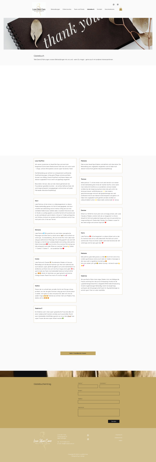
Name (80, 383)
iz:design (81, 456)
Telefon (80, 398)
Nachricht (81, 407)
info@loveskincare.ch (68, 443)
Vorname (102, 383)
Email (79, 390)
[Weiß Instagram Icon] (88, 439)
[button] (55, 9)
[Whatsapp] (114, 4)
